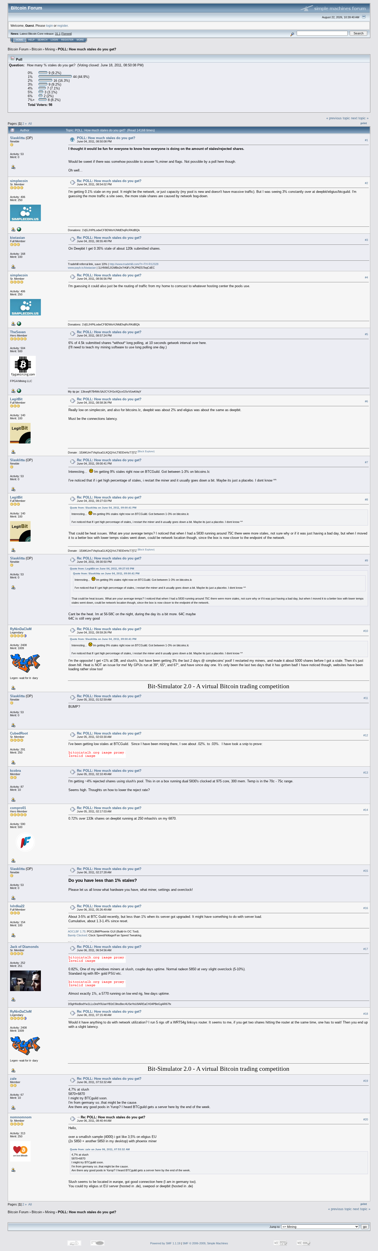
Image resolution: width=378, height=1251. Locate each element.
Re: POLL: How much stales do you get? (109, 181)
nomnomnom (21, 1117)
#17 (365, 948)
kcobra (15, 771)
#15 (365, 870)
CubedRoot (19, 733)
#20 (365, 1119)
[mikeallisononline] (18, 229)
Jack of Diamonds (24, 947)
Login (54, 40)
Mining (50, 49)
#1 (366, 140)
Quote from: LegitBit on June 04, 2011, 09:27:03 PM (102, 568)
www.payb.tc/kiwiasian (82, 267)
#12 (365, 735)
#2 (366, 183)
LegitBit (16, 399)
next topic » (359, 118)
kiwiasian (17, 238)
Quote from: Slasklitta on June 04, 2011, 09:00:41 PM (103, 507)
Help (31, 40)
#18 (365, 1013)
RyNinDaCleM (21, 629)
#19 (365, 1080)
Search (43, 40)
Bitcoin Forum (18, 49)
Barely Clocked (77, 935)
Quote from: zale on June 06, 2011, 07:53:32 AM (100, 1149)
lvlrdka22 (17, 906)
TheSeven (18, 332)
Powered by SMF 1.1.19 (165, 1243)
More (80, 40)
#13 (365, 772)
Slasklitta (17, 138)
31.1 (57, 33)
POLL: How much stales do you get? (87, 49)
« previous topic (338, 118)
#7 (366, 462)
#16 (365, 908)
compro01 (18, 808)
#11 (366, 698)
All (30, 123)
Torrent (66, 33)
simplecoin (19, 181)
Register (67, 40)
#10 (365, 630)
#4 (366, 277)
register (62, 25)
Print (364, 123)
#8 (366, 499)
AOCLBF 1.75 (76, 931)
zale (13, 1079)
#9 (366, 560)
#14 (365, 809)
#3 (366, 239)
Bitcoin (37, 49)
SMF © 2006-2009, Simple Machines (205, 1243)
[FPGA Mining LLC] (18, 390)
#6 (366, 401)
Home (19, 40)
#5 (366, 334)
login (49, 25)
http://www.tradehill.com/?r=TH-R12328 (134, 264)
